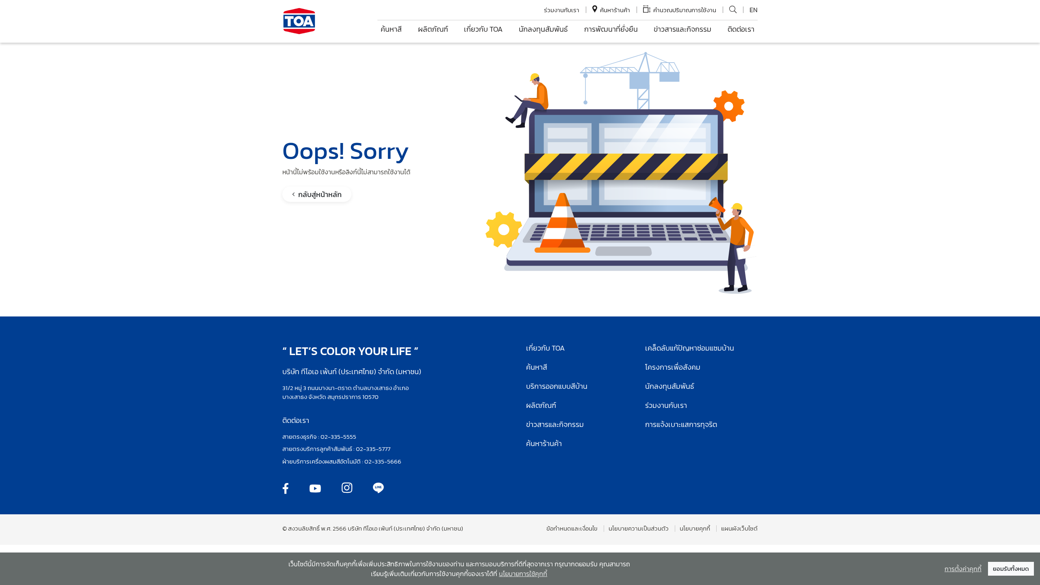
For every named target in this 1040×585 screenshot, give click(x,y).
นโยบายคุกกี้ (695, 528)
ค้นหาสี (536, 367)
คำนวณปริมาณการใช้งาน (684, 10)
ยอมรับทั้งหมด (1011, 568)
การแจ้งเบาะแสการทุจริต (681, 424)
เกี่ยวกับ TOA (545, 347)
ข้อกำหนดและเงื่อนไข (572, 528)
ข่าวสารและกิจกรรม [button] (682, 29)
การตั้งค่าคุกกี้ (963, 569)
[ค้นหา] (733, 10)
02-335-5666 (382, 461)
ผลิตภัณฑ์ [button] (433, 29)
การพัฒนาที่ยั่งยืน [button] (611, 29)
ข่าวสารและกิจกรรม (555, 424)
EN (754, 10)
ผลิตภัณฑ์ (541, 405)
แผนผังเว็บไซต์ (739, 528)
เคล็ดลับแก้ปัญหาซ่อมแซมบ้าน (689, 347)
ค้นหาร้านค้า (614, 10)
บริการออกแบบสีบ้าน (556, 386)
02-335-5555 (338, 436)
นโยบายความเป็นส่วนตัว (639, 528)
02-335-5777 (373, 448)
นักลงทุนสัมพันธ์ (543, 29)
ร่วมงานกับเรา (561, 10)
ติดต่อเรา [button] (741, 29)
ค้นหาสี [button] (391, 29)
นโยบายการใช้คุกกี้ (523, 573)
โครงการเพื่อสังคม (672, 367)
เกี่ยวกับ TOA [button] (483, 29)
